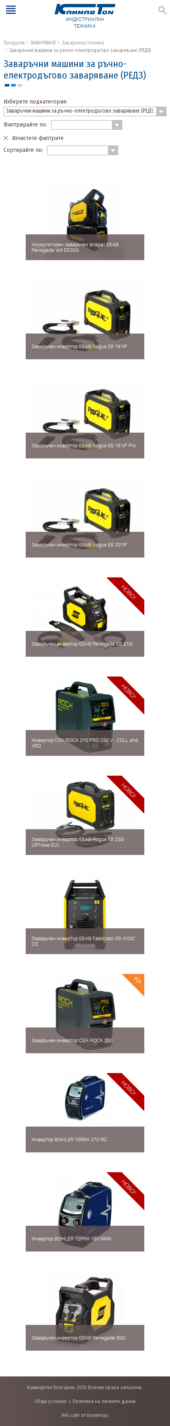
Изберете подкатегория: (35, 101)
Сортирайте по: (23, 149)
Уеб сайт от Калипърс (85, 1415)
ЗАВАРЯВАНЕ (43, 43)
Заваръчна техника (83, 43)
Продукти (14, 43)
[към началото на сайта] (156, 1378)
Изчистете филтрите (38, 138)
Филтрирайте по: (25, 124)
